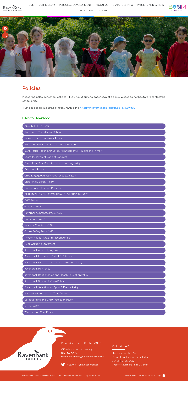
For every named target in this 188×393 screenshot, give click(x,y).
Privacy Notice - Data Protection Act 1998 (48, 237)
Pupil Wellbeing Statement (39, 244)
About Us (102, 5)
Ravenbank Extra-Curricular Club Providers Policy (53, 262)
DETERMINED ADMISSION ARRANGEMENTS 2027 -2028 (56, 194)
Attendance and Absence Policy (43, 138)
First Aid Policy (33, 206)
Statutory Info (123, 5)
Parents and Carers (150, 5)
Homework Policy (34, 219)
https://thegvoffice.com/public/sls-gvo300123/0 (107, 108)
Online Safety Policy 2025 (38, 231)
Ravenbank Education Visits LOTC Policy (48, 256)
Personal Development (75, 5)
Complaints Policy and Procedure (43, 188)
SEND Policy (31, 306)
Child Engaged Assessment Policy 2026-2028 (50, 175)
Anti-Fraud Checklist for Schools (43, 132)
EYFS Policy (31, 200)
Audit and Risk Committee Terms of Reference (51, 144)
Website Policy (130, 375)
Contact (105, 10)
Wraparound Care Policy (38, 312)
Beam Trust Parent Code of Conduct (45, 157)
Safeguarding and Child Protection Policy (48, 300)
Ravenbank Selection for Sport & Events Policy (51, 287)
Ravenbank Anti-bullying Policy (42, 250)
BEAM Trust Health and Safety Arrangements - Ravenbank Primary (63, 151)
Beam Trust (87, 10)
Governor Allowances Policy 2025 (43, 213)
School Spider (94, 375)
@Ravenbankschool (88, 365)
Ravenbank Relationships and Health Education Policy (56, 275)
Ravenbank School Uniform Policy (44, 281)
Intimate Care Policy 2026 (38, 225)
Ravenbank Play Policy (37, 268)
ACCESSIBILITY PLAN (36, 126)
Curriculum (47, 5)
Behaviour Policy (34, 169)
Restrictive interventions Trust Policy (45, 293)
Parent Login (156, 375)
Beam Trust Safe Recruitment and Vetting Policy (52, 163)
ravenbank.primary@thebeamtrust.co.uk (82, 357)
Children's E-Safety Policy (39, 182)
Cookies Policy (144, 375)
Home (30, 5)
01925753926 (70, 353)
